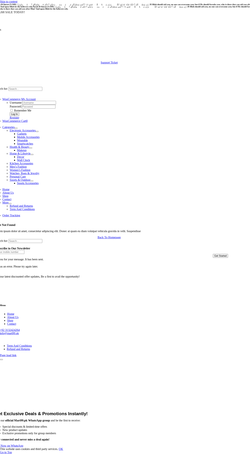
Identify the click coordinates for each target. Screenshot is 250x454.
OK (61, 449)
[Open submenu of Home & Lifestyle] (32, 154)
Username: (16, 102)
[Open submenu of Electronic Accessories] (37, 131)
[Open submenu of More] (10, 203)
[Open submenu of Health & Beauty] (30, 147)
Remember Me (22, 110)
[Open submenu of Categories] (16, 128)
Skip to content (8, 1)
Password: (16, 106)
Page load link (8, 355)
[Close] (1, 359)
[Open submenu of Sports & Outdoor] (31, 180)
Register (14, 117)
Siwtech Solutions (50, 339)
